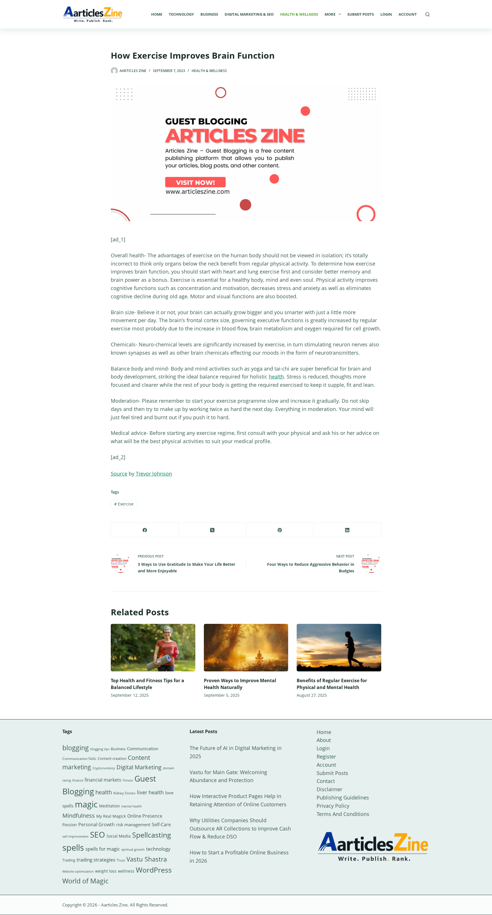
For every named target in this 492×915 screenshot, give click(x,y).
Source (119, 473)
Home (156, 14)
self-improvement (75, 836)
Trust (121, 860)
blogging (75, 747)
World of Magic (85, 880)
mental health (131, 806)
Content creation (112, 758)
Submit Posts (360, 14)
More (330, 14)
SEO (97, 834)
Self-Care (161, 824)
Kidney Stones (124, 793)
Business (209, 14)
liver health (150, 792)
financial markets (103, 780)
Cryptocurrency (104, 768)
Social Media (118, 836)
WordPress (154, 870)
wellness (126, 871)
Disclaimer (329, 789)
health (276, 376)
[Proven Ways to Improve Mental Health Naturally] (246, 647)
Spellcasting (151, 835)
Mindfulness (78, 815)
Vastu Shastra (146, 859)
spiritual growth (133, 849)
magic (86, 804)
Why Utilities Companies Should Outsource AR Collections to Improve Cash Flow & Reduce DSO (240, 828)
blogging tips (99, 749)
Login (386, 14)
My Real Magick (111, 816)
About (324, 740)
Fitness (128, 780)
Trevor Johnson (154, 473)
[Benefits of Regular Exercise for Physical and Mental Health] (339, 647)
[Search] (427, 14)
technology (158, 849)
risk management (133, 824)
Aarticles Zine (114, 905)
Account (408, 14)
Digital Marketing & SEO (249, 14)
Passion (69, 824)
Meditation (109, 806)
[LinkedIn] (347, 530)
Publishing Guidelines (343, 797)
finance (77, 780)
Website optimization (78, 871)
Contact (326, 781)
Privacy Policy (333, 805)
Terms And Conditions (343, 814)
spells (73, 847)
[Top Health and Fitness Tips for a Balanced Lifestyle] (153, 647)
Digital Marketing (138, 767)
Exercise (124, 504)
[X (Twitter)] (212, 530)
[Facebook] (145, 530)
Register (326, 756)
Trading (68, 860)
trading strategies (96, 859)
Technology (181, 14)
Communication (142, 748)
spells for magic (102, 849)
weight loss (105, 871)
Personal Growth (96, 824)
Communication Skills (79, 758)
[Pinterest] (280, 530)
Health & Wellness (299, 14)
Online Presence (144, 816)
